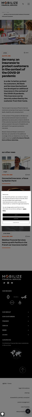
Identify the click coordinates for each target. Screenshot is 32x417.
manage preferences (16, 222)
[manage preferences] (2, 414)
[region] (16, 208)
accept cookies (16, 218)
